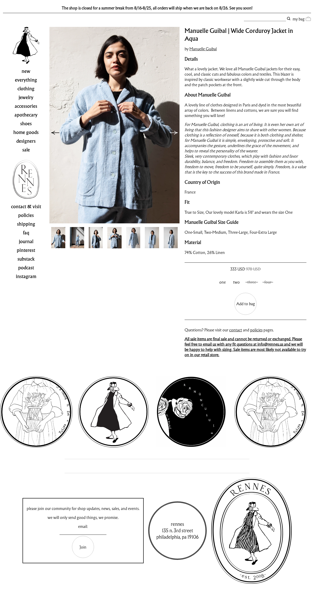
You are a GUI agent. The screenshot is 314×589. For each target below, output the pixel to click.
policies (256, 330)
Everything (26, 80)
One (222, 282)
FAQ (26, 233)
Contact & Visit (26, 206)
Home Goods (26, 132)
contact (235, 330)
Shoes (26, 123)
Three (251, 282)
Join (83, 547)
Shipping (26, 224)
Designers (26, 141)
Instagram (26, 276)
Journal (26, 241)
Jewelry (26, 97)
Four (267, 282)
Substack (26, 259)
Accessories (26, 106)
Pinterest (26, 250)
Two (236, 282)
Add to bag (245, 303)
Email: (83, 526)
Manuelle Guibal (203, 48)
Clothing (25, 88)
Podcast (26, 268)
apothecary (25, 115)
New (26, 71)
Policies (26, 215)
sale (26, 150)
